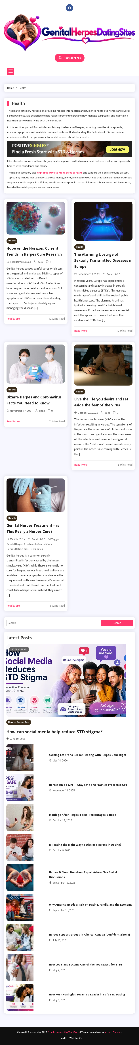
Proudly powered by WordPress (64, 1032)
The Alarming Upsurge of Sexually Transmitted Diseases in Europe (103, 261)
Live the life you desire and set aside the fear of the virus (101, 402)
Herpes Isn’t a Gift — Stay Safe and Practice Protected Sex (88, 785)
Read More (13, 318)
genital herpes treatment (21, 544)
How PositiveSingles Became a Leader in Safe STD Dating (87, 994)
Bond (40, 262)
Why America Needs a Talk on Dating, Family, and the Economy (90, 904)
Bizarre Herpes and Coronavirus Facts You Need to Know (34, 400)
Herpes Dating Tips (18, 722)
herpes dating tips (18, 549)
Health (12, 241)
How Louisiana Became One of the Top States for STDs (86, 964)
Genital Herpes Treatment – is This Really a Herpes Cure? (33, 529)
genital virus (44, 544)
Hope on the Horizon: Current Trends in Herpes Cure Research (34, 251)
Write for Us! (76, 1038)
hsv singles (36, 549)
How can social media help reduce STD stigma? (54, 732)
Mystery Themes (113, 1032)
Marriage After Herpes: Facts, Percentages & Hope (82, 814)
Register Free (72, 58)
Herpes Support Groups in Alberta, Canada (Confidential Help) (89, 934)
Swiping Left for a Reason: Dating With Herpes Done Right (87, 755)
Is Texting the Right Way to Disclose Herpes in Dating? (85, 844)
